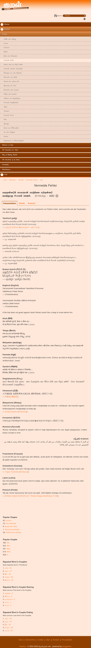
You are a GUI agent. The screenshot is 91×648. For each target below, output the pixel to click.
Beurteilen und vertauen (10, 90)
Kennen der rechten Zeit (10, 82)
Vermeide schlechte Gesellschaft (11, 69)
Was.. (9, 548)
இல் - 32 (8, 574)
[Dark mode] (84, 19)
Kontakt (56, 640)
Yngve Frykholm (12, 472)
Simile (22, 203)
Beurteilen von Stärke (9, 77)
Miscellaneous (5, 170)
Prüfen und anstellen (9, 94)
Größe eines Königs (8, 39)
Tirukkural (23, 412)
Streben (4, 137)
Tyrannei (5, 111)
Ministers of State (7, 145)
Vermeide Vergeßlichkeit (9, 103)
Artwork (31, 203)
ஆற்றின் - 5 (9, 593)
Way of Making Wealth (9, 155)
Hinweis (22, 646)
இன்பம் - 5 (8, 596)
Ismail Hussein (11, 412)
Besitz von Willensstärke (10, 128)
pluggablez (66, 646)
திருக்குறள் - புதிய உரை (29, 227)
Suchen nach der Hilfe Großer (12, 65)
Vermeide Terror (7, 115)
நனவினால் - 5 (10, 599)
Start (21, 640)
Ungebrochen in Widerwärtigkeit (12, 141)
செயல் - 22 (9, 630)
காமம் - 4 (8, 602)
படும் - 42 (8, 568)
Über (48, 640)
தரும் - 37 (8, 571)
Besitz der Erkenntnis (9, 56)
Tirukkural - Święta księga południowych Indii (39, 496)
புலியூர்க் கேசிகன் (12, 227)
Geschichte (30, 640)
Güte (4, 120)
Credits (40, 640)
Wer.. (9, 545)
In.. (8, 554)
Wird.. (9, 551)
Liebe (5, 175)
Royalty (4, 34)
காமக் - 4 (8, 605)
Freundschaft (11, 523)
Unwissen (5, 48)
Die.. (8, 542)
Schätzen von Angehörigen (10, 98)
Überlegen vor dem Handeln (11, 73)
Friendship (5, 165)
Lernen (4, 43)
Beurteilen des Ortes (8, 86)
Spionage (5, 124)
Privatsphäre (67, 640)
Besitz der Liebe (11, 526)
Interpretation (9, 203)
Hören (4, 52)
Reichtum (6, 29)
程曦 (7, 397)
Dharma (6, 24)
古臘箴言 (14, 397)
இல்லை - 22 (9, 580)
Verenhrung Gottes (12, 529)
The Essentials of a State (9, 150)
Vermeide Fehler (7, 60)
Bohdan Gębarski (12, 496)
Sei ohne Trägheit (8, 132)
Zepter (4, 107)
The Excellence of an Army (10, 160)
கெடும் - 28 (9, 577)
